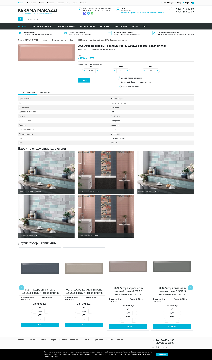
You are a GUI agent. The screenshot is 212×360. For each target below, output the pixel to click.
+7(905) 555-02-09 (184, 11)
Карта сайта (98, 340)
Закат (72, 40)
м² (91, 67)
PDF (145, 26)
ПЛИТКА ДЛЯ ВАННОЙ (42, 26)
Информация (45, 92)
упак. (121, 67)
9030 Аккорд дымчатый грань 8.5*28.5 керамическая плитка (84, 291)
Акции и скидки (29, 32)
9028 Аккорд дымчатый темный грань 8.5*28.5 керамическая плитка (172, 291)
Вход (179, 3)
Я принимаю (162, 354)
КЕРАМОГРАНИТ (87, 26)
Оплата (41, 3)
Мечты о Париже (145, 191)
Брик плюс (23, 191)
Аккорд (156, 191)
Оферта (53, 340)
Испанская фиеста (59, 40)
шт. (150, 67)
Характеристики (28, 92)
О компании (31, 3)
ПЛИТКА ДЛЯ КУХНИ (66, 26)
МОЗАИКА (104, 26)
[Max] (85, 13)
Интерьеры (74, 340)
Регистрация (168, 3)
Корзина (189, 3)
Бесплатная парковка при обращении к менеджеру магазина (142, 12)
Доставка (50, 3)
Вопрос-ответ (71, 3)
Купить (84, 80)
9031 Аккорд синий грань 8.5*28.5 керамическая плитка (40, 291)
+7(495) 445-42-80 (184, 8)
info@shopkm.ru (126, 10)
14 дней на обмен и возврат (123, 32)
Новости (60, 3)
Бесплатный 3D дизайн (77, 32)
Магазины (120, 340)
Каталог (21, 3)
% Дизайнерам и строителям (168, 32)
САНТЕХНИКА (121, 26)
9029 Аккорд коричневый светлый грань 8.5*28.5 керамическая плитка (128, 291)
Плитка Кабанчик (26, 235)
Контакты (83, 3)
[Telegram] (88, 13)
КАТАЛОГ (22, 26)
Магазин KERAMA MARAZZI (28, 40)
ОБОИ (135, 26)
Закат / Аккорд (35, 191)
